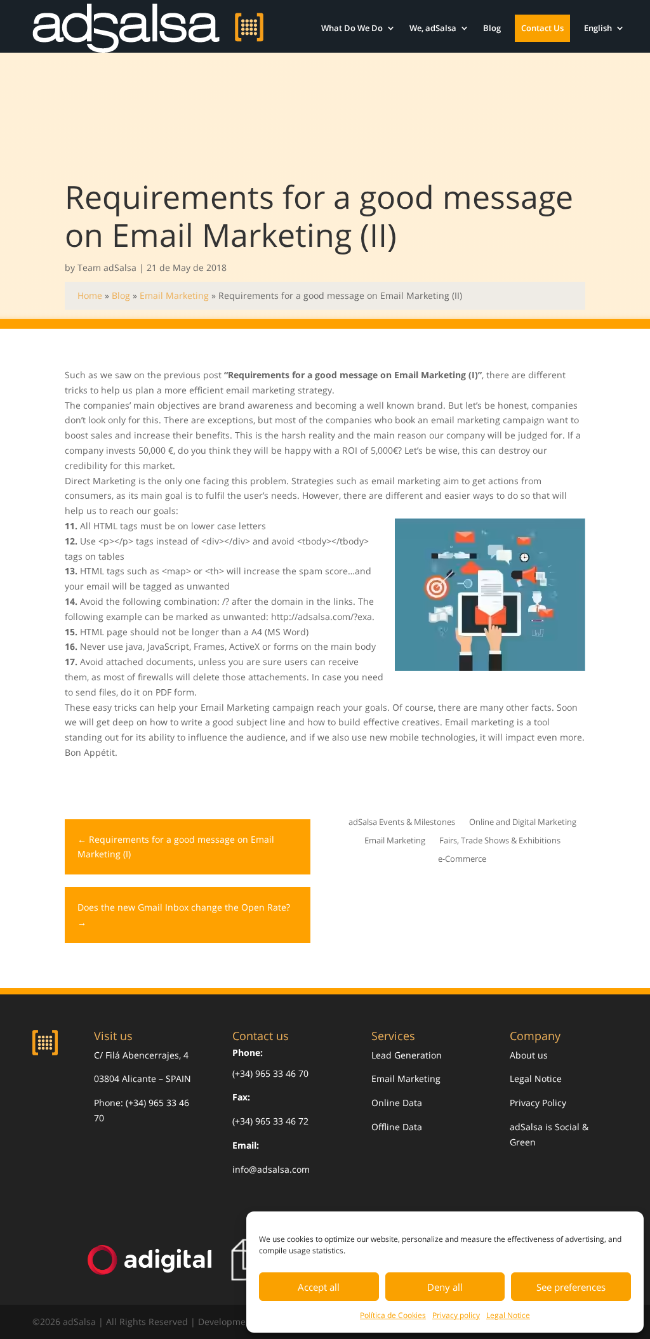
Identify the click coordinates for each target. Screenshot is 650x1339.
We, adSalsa (432, 28)
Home (89, 295)
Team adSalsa (106, 267)
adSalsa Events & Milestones (401, 823)
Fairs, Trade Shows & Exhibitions (499, 841)
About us (529, 1055)
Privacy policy (456, 1315)
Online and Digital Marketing (522, 823)
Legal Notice (508, 1315)
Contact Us (542, 28)
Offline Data (396, 1127)
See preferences (571, 1287)
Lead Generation (406, 1055)
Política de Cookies (393, 1315)
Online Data (396, 1103)
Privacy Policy (538, 1103)
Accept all (319, 1287)
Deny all (445, 1287)
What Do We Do (352, 28)
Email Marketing (174, 295)
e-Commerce (462, 859)
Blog (492, 28)
